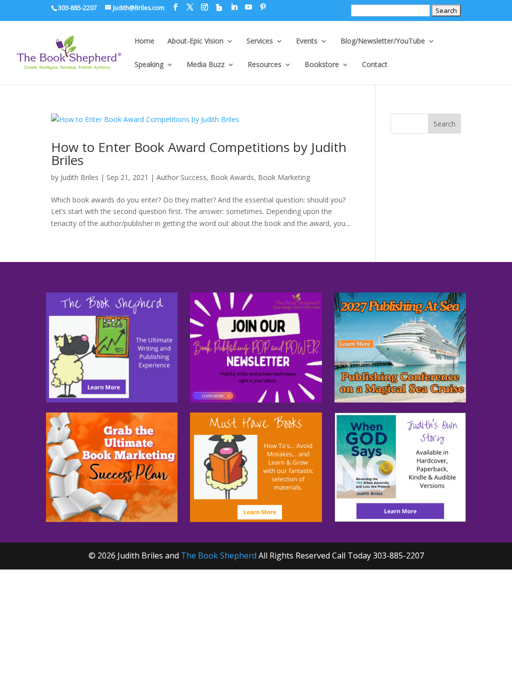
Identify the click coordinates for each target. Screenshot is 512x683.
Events (307, 42)
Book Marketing (284, 177)
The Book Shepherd (218, 555)
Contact (375, 65)
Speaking (149, 65)
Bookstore (321, 65)
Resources (265, 65)
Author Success (181, 177)
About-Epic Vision (196, 42)
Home (144, 42)
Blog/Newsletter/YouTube (382, 42)
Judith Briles (79, 177)
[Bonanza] (219, 7)
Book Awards (232, 177)
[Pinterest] (263, 7)
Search (445, 123)
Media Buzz (205, 65)
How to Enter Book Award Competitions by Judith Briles (198, 153)
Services (259, 42)
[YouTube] (248, 7)
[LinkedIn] (234, 7)
